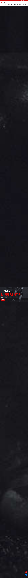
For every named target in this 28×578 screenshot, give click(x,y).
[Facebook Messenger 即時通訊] (26, 575)
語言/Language (24, 0)
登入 (25, 4)
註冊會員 (23, 4)
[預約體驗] (26, 572)
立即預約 (3, 299)
